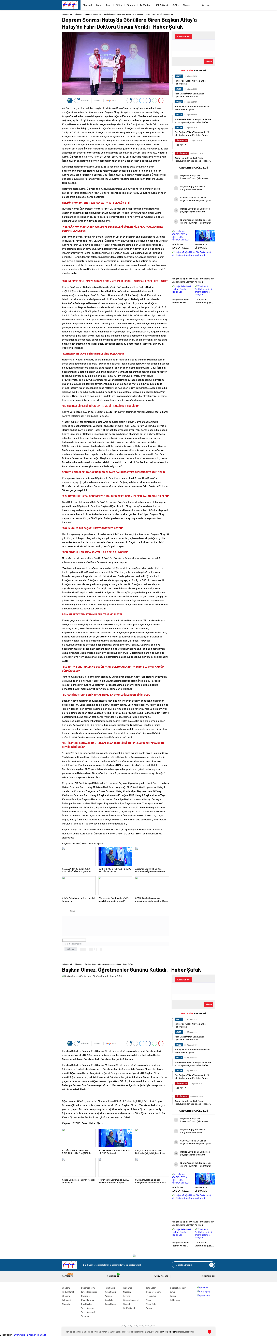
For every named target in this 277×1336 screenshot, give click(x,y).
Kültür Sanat (162, 5)
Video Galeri (110, 1292)
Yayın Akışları (161, 1276)
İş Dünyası (127, 1287)
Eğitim (119, 5)
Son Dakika (86, 1304)
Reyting (126, 1296)
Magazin (66, 1304)
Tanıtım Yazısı (18, 1334)
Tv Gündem (145, 5)
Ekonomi (87, 5)
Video (148, 1300)
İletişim (173, 1296)
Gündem (131, 5)
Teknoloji (66, 1300)
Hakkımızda (175, 1300)
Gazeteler (67, 1275)
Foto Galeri (110, 1287)
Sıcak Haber (110, 1304)
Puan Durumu (113, 1275)
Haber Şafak (67, 14)
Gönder (70, 949)
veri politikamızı (170, 1331)
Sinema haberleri (131, 1300)
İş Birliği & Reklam (178, 1287)
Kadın (108, 5)
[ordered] (90, 949)
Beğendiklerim (88, 1287)
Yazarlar (85, 1316)
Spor (98, 5)
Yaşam (149, 1308)
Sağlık (176, 5)
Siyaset (187, 5)
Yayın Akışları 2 (88, 1312)
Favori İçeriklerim (89, 1292)
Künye (172, 1292)
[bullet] (92, 949)
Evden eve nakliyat (36, 1334)
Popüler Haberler (154, 1292)
